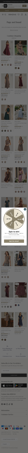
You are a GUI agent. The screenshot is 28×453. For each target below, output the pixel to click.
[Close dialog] (25, 209)
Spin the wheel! (14, 241)
